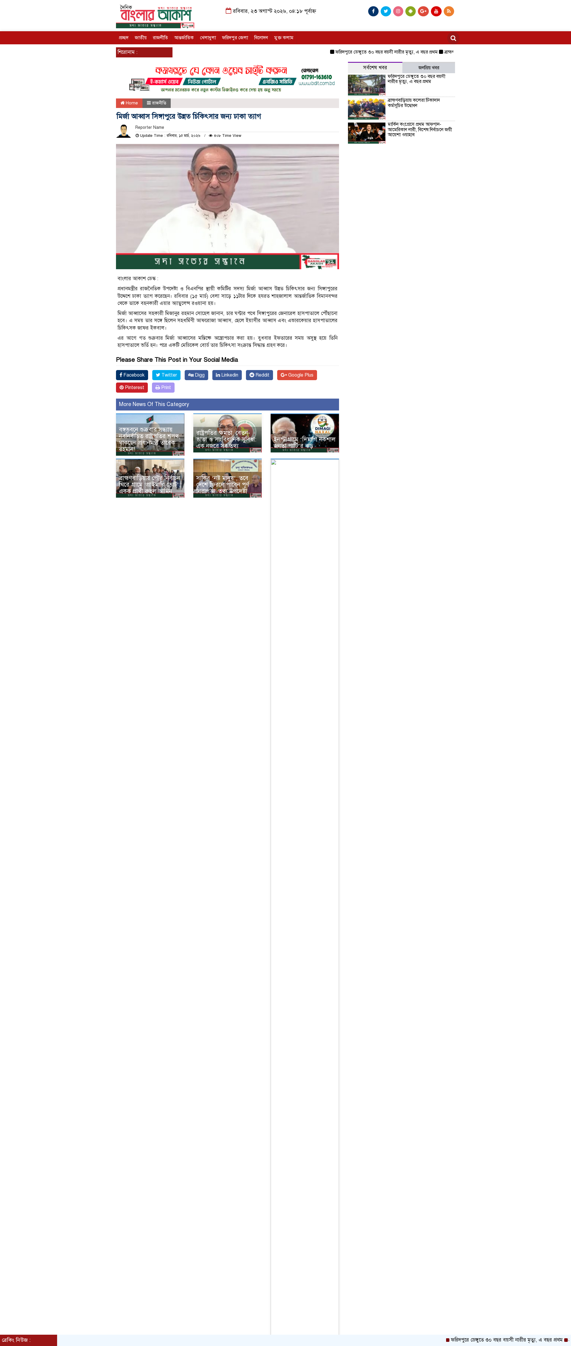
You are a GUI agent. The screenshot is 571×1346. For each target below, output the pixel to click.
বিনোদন (261, 38)
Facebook (133, 375)
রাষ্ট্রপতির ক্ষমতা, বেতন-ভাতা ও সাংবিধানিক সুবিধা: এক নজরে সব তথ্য (226, 439)
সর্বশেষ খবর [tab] (375, 68)
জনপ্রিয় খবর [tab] (428, 68)
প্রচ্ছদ (123, 38)
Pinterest (134, 388)
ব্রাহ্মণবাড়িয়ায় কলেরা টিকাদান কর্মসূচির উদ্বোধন (414, 103)
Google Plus (300, 375)
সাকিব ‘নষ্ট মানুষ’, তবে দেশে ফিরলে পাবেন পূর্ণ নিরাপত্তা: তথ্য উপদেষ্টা (222, 484)
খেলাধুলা (208, 38)
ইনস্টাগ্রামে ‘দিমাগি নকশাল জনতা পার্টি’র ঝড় (304, 443)
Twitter (168, 375)
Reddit (261, 375)
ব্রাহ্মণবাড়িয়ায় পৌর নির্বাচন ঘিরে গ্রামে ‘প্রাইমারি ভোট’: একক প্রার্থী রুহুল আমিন (150, 484)
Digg (199, 375)
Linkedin (229, 375)
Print (165, 388)
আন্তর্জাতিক (184, 38)
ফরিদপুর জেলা (235, 38)
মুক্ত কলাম (284, 38)
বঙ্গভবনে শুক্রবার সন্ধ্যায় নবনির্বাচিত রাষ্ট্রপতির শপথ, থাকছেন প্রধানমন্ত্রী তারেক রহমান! (149, 439)
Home (131, 103)
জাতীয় (141, 38)
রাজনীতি (160, 38)
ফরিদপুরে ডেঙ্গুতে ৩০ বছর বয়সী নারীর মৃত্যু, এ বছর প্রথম (362, 52)
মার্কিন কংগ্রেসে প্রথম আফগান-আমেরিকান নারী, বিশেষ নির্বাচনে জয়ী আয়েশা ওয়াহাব (420, 129)
